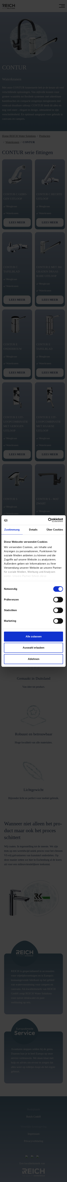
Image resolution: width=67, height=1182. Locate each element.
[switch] (58, 599)
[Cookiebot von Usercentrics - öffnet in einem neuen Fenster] (48, 520)
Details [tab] (33, 529)
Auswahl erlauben (33, 647)
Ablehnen (33, 658)
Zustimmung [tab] (12, 529)
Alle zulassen (34, 636)
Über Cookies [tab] (55, 529)
